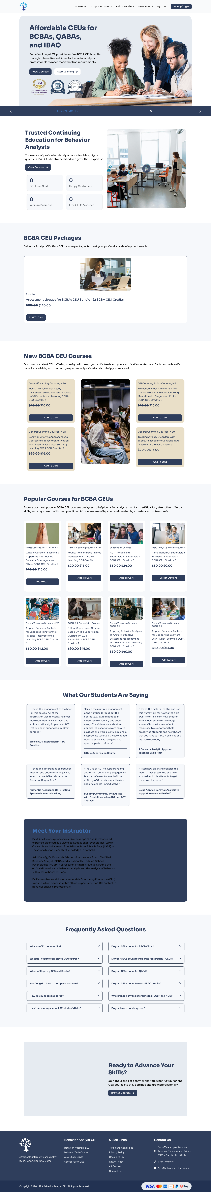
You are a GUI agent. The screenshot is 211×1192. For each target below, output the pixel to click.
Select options (168, 577)
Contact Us (115, 1171)
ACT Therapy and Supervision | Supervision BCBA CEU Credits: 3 (125, 556)
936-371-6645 (166, 1161)
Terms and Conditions (121, 1147)
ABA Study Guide (73, 1156)
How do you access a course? (47, 995)
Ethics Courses (162, 383)
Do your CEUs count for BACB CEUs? (132, 946)
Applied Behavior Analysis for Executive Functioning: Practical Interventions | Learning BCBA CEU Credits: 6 (42, 636)
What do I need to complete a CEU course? (54, 958)
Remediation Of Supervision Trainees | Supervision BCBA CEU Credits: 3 (168, 556)
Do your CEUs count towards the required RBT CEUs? (142, 958)
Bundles (30, 294)
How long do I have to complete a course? (54, 983)
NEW (63, 383)
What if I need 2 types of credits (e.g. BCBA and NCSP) (142, 995)
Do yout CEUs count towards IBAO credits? (136, 983)
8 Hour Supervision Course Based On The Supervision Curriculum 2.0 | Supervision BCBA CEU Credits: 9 (84, 636)
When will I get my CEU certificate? (50, 971)
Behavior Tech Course (76, 1152)
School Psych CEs (74, 1161)
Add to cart (36, 317)
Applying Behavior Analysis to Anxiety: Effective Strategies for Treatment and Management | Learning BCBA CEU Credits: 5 (126, 639)
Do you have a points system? (128, 1008)
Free (154, 547)
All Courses (115, 1166)
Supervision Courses (120, 547)
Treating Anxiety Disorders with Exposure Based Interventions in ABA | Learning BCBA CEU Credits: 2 (159, 440)
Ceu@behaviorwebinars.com (173, 1168)
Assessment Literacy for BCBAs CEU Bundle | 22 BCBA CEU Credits (75, 299)
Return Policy (116, 1161)
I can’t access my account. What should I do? (55, 1008)
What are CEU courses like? (45, 946)
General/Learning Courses (44, 383)
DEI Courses (145, 383)
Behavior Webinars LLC (76, 1147)
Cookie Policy (116, 1156)
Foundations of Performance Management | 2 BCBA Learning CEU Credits (84, 556)
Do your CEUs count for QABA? (129, 971)
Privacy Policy (116, 1152)
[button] (84, 6)
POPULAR (53, 547)
